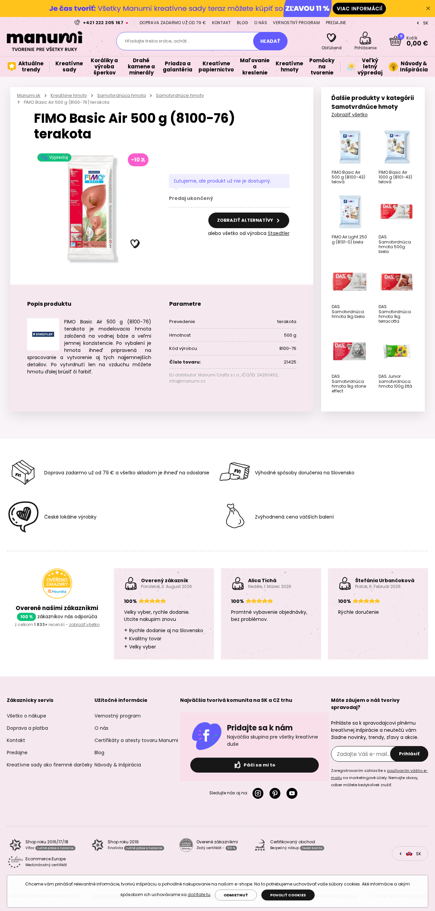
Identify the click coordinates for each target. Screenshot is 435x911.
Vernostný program (296, 23)
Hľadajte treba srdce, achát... (157, 41)
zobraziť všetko (84, 624)
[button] (135, 244)
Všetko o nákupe (26, 715)
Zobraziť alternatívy (245, 220)
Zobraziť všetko (349, 114)
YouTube (293, 793)
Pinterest (276, 793)
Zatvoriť (428, 8)
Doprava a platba (27, 728)
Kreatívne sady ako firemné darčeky (49, 764)
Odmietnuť (236, 895)
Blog (242, 23)
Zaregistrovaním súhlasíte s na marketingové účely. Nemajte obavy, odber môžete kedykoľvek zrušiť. (379, 778)
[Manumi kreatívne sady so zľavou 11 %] (217, 8)
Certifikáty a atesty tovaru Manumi (136, 740)
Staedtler (279, 233)
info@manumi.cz (187, 381)
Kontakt (221, 23)
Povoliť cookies (288, 895)
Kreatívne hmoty (69, 95)
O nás (260, 23)
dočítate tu (199, 894)
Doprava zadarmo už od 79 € (173, 23)
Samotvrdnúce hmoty (180, 95)
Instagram (259, 793)
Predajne (336, 23)
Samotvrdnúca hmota (121, 95)
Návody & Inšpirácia (117, 764)
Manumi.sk (28, 95)
